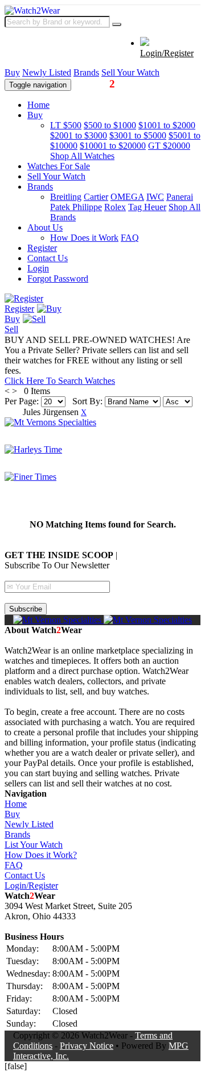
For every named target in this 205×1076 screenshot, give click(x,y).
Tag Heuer (147, 207)
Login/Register (167, 53)
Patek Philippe (76, 207)
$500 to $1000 (110, 125)
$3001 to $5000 (137, 135)
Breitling (65, 197)
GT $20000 (169, 145)
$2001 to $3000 (78, 135)
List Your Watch (34, 844)
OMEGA (127, 197)
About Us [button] (45, 227)
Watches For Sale (58, 166)
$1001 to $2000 (166, 125)
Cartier (96, 197)
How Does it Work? (41, 855)
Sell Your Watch (130, 72)
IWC (155, 197)
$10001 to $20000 (113, 145)
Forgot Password (57, 278)
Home (38, 105)
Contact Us (47, 258)
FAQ (130, 237)
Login (38, 268)
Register (42, 248)
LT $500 (65, 125)
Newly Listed (46, 72)
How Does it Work (84, 237)
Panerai (179, 197)
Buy (12, 72)
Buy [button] (35, 115)
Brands (86, 72)
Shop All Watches (82, 156)
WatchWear (106, 84)
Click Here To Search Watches (60, 381)
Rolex (115, 207)
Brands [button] (40, 186)
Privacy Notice (86, 1045)
